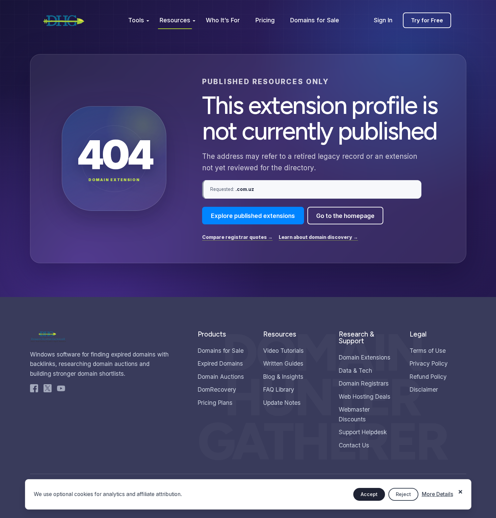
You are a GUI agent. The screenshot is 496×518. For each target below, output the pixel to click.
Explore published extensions (253, 215)
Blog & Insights (283, 376)
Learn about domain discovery (318, 237)
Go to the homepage (345, 215)
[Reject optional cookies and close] (461, 488)
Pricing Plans (215, 402)
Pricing (265, 20)
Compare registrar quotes (237, 237)
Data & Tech (355, 370)
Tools (136, 20)
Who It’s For (223, 20)
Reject (403, 494)
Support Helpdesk (363, 432)
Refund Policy (428, 376)
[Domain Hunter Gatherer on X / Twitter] (48, 390)
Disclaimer (424, 389)
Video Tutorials (283, 350)
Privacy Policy (429, 363)
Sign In (383, 20)
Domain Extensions (364, 357)
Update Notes (282, 402)
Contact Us (354, 445)
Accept (369, 494)
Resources (175, 20)
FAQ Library (278, 389)
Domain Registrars (364, 383)
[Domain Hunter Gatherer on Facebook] (34, 390)
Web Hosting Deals (364, 396)
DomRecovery (217, 389)
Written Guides (283, 363)
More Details (437, 494)
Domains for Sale (314, 20)
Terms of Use (428, 350)
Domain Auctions (221, 376)
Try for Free (427, 20)
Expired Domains (220, 363)
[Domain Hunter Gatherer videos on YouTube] (61, 390)
